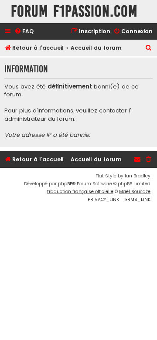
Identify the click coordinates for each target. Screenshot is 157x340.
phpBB (65, 183)
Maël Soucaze (134, 191)
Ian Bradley (137, 176)
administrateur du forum (39, 119)
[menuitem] (24, 31)
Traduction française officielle (80, 191)
